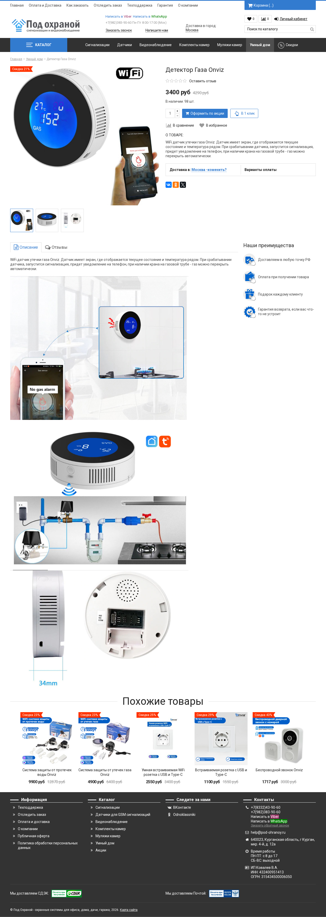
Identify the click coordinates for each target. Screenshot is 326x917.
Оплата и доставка (34, 822)
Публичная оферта (33, 836)
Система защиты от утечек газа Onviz (104, 772)
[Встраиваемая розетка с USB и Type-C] (221, 738)
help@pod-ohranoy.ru (268, 832)
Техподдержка (139, 5)
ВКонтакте (182, 807)
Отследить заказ (108, 5)
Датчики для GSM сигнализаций (123, 815)
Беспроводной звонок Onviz (279, 770)
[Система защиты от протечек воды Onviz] (46, 738)
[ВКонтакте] (169, 185)
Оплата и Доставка (45, 5)
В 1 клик (248, 113)
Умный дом (260, 45)
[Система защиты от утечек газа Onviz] (104, 738)
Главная (17, 5)
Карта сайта (129, 910)
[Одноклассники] (176, 185)
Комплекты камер (194, 45)
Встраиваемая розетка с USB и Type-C (221, 772)
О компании (188, 5)
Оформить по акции (206, 113)
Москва (192, 30)
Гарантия (165, 5)
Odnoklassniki (184, 815)
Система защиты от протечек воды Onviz (47, 772)
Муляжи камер (229, 45)
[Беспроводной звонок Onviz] (279, 738)
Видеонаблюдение (156, 45)
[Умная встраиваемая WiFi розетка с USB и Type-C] (163, 738)
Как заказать (77, 5)
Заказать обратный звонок (270, 825)
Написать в (118, 16)
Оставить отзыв (202, 81)
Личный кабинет (293, 19)
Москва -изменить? (209, 170)
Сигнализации (97, 45)
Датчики (124, 45)
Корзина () (264, 5)
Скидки (292, 45)
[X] (183, 185)
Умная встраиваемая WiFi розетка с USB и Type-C (163, 772)
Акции (101, 850)
